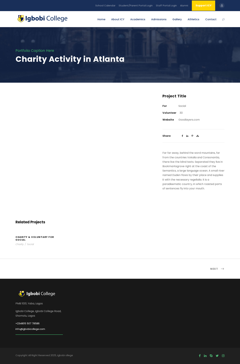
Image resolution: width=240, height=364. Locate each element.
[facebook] (200, 355)
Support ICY (203, 5)
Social (30, 244)
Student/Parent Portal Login (136, 5)
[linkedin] (205, 355)
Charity (20, 244)
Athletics (193, 19)
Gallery (177, 19)
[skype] (211, 355)
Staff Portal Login (166, 5)
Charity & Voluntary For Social (35, 238)
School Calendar (105, 5)
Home (101, 19)
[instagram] (223, 355)
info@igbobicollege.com (30, 329)
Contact (210, 19)
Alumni (184, 5)
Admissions (159, 19)
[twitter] (217, 355)
